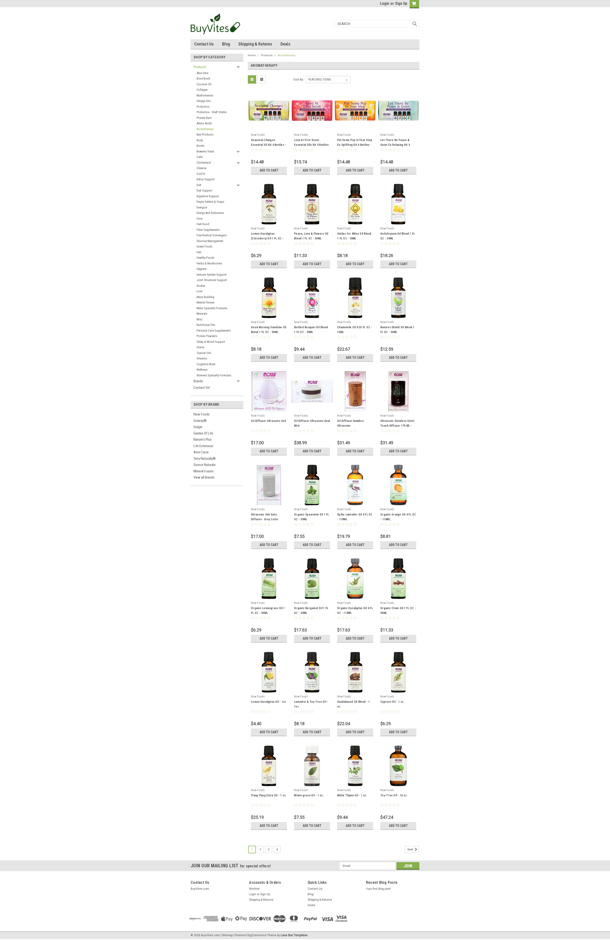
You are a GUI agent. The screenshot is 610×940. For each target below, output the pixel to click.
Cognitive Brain (206, 364)
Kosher (201, 286)
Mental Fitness (205, 302)
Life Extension (203, 446)
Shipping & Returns (255, 43)
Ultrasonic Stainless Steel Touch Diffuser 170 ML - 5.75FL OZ (397, 425)
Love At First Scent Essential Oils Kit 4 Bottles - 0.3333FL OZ (311, 144)
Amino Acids (204, 123)
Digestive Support (208, 196)
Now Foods (201, 414)
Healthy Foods (205, 257)
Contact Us (204, 43)
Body (200, 140)
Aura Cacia (200, 452)
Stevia (200, 347)
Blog (226, 43)
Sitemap (227, 935)
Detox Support (206, 179)
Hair (199, 252)
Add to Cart (268, 170)
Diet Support (204, 190)
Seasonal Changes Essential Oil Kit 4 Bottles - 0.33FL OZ (268, 144)
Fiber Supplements (208, 230)
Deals (285, 43)
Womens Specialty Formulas (214, 375)
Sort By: (298, 79)
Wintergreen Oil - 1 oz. (309, 795)
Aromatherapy (205, 129)
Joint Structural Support (212, 280)
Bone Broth (203, 78)
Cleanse (201, 168)
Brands (198, 381)
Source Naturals (204, 465)
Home (252, 55)
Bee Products (205, 134)
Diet (199, 185)
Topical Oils (204, 353)
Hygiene (201, 269)
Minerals (202, 313)
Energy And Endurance (210, 213)
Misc (200, 319)
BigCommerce (256, 935)
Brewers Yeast (205, 151)
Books (200, 145)
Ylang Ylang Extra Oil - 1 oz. (268, 795)
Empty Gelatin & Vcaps (210, 201)
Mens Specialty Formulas (212, 308)
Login (384, 3)
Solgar (197, 427)
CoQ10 (201, 174)
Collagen (202, 89)
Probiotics (203, 106)
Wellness (202, 369)
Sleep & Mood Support (211, 342)
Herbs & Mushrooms (209, 263)
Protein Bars (204, 118)
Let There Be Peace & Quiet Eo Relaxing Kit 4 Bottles (395, 144)
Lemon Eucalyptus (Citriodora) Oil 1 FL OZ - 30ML (267, 238)
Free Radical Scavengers (212, 235)
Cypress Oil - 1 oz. (392, 701)
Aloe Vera (202, 73)
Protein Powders (207, 336)
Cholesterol (204, 162)
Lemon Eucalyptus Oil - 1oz (268, 701)
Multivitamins (205, 95)
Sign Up (401, 3)
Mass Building (205, 297)
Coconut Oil (204, 84)
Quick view (269, 127)
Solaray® (200, 421)
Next (410, 849)
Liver (200, 291)
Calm (200, 157)
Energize (202, 207)
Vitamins (202, 358)
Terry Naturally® (204, 458)
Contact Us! (201, 387)
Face (199, 218)
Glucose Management (210, 241)
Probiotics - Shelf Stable (211, 112)
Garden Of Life (203, 433)
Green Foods (204, 246)
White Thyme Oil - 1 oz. (352, 795)
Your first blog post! (378, 888)
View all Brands (203, 477)
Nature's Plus (202, 439)
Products (199, 67)
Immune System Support (212, 274)
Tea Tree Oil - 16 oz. (393, 795)
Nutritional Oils (206, 325)
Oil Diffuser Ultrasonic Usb (268, 421)
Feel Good (203, 224)
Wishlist (254, 888)
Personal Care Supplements (214, 330)
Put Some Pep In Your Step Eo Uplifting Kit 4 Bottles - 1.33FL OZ (354, 144)
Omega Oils (204, 101)
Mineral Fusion (203, 471)
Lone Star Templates (294, 935)
